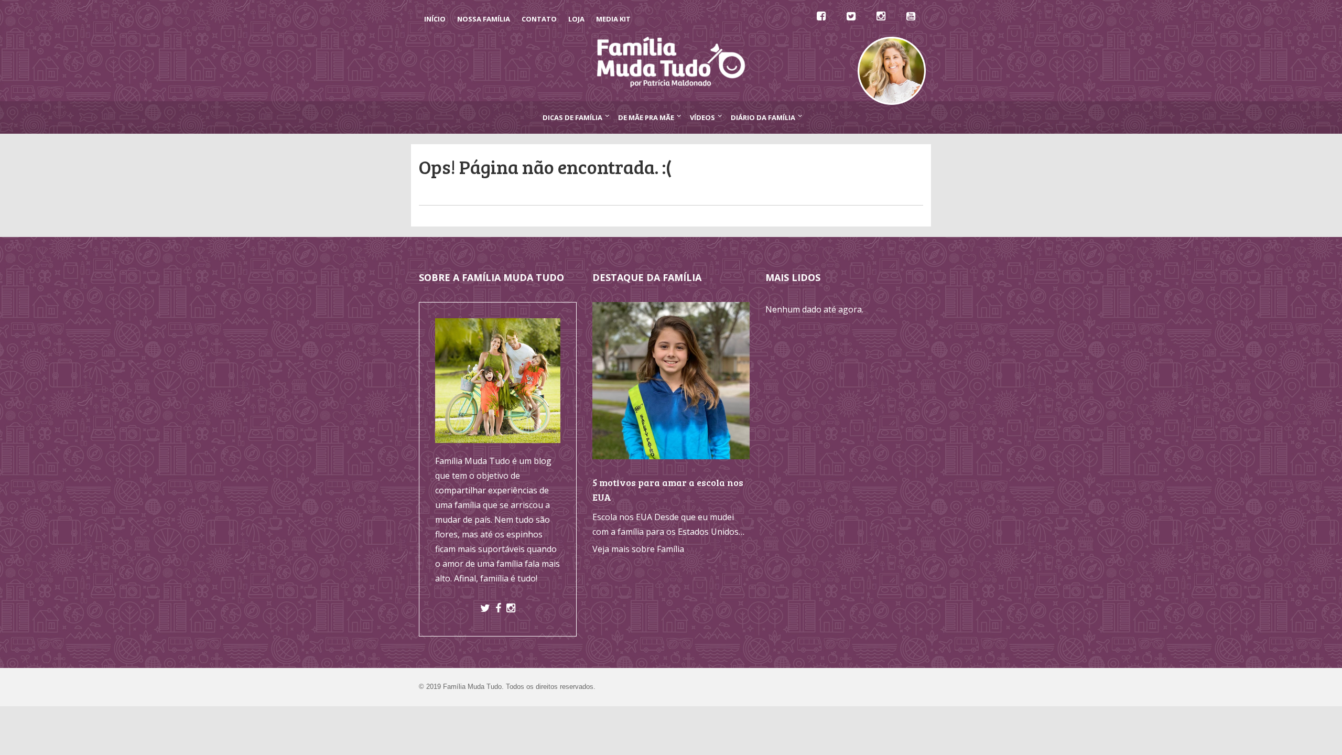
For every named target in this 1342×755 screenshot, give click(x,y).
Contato (539, 19)
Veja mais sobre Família (638, 549)
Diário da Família (763, 117)
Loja (576, 19)
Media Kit (613, 19)
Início (435, 19)
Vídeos (702, 117)
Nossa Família (483, 19)
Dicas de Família (572, 117)
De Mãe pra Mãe (646, 117)
